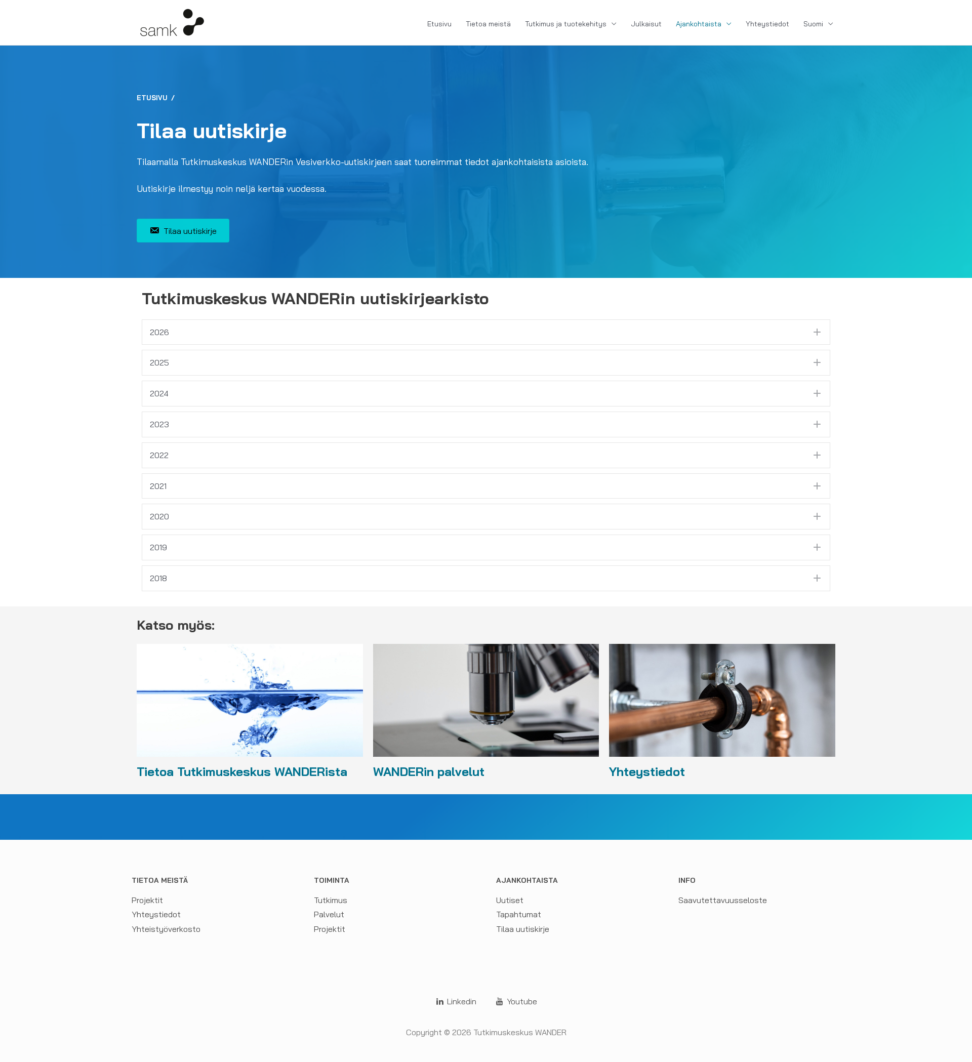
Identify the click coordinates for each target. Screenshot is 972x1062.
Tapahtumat (518, 914)
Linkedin (460, 1001)
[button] (486, 332)
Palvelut (329, 914)
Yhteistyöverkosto (166, 929)
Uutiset (509, 900)
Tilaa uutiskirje (522, 929)
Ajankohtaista (698, 23)
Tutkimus (330, 900)
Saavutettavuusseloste (722, 900)
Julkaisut (646, 23)
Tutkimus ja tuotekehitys (565, 23)
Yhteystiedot (767, 23)
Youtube (521, 1001)
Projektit (147, 900)
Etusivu (439, 23)
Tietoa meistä (488, 23)
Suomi (813, 23)
